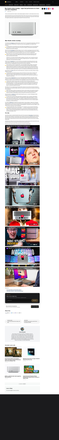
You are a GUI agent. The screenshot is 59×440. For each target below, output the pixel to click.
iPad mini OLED (29, 4)
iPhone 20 (21, 4)
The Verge (12, 50)
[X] (44, 9)
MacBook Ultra (35, 4)
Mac (5, 11)
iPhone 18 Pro (16, 4)
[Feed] (51, 9)
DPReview (11, 102)
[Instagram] (53, 9)
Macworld (13, 77)
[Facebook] (46, 9)
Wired (12, 70)
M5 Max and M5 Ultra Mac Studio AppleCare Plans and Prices (13, 377)
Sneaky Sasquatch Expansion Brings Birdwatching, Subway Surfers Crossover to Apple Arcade (31, 377)
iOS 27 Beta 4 (48, 4)
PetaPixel (13, 94)
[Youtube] (48, 9)
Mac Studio (31, 115)
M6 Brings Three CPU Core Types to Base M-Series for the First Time (31, 359)
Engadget (12, 43)
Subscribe (34, 300)
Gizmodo (12, 61)
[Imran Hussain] (22, 328)
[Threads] (42, 9)
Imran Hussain (9, 11)
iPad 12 (25, 4)
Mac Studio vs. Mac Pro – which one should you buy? (15, 291)
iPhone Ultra (11, 4)
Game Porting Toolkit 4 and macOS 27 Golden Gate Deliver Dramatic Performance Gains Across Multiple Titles (13, 359)
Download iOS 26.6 (42, 4)
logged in (11, 390)
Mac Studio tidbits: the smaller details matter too (14, 289)
